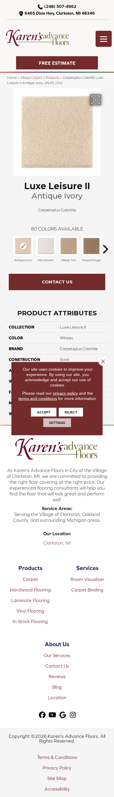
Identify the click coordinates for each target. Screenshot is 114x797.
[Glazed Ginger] (91, 246)
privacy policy (65, 393)
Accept (44, 412)
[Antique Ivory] (23, 246)
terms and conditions (37, 398)
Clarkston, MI (57, 542)
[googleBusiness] (62, 715)
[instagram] (73, 715)
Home (12, 77)
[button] (57, 62)
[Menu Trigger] (104, 39)
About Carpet (31, 77)
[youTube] (52, 715)
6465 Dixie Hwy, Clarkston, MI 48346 (60, 13)
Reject (71, 412)
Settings (57, 423)
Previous (8, 246)
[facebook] (42, 715)
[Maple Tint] (68, 246)
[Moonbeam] (45, 246)
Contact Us (57, 282)
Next (105, 246)
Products (52, 77)
